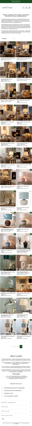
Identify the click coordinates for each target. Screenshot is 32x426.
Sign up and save (7, 415)
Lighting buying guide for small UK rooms (16, 378)
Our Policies (5, 411)
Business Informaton (8, 402)
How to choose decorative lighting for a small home (16, 377)
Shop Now (4, 406)
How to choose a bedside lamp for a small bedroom (16, 376)
